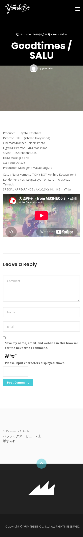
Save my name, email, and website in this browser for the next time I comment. (41, 345)
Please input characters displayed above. (35, 363)
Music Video (60, 34)
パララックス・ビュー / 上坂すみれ (22, 436)
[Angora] (41, 488)
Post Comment (18, 382)
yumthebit (48, 68)
